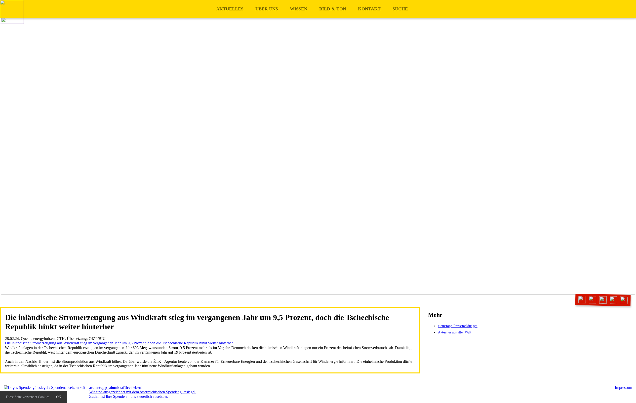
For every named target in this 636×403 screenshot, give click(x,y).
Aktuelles (229, 8)
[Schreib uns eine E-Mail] (582, 299)
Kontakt (369, 8)
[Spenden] (624, 300)
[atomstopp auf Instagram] (603, 300)
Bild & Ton (332, 8)
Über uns (266, 8)
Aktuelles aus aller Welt (454, 332)
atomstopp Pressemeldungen (457, 326)
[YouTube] (613, 300)
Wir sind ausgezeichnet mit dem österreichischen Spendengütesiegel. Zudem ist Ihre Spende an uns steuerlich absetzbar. (142, 392)
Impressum (623, 387)
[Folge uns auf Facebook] (592, 300)
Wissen (298, 8)
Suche (400, 8)
